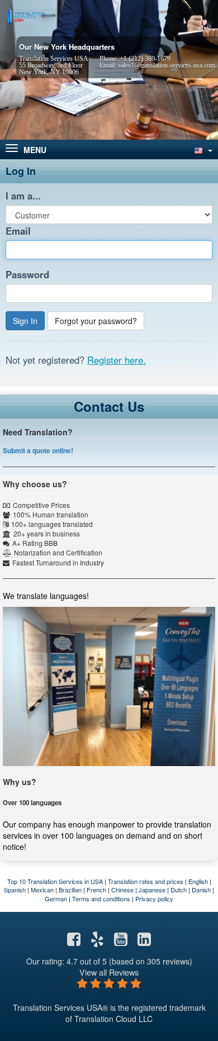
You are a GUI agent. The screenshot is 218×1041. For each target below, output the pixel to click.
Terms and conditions (101, 898)
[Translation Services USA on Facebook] (73, 941)
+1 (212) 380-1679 (145, 58)
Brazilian (70, 889)
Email (18, 230)
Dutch (178, 889)
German (56, 898)
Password (27, 274)
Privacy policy (154, 898)
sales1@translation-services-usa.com (166, 65)
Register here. (116, 360)
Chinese (122, 889)
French (96, 889)
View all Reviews (109, 972)
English (198, 881)
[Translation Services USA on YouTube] (120, 941)
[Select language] (202, 149)
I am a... (23, 195)
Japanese (152, 889)
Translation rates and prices (145, 881)
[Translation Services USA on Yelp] (97, 941)
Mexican (42, 889)
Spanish (15, 889)
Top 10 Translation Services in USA (55, 881)
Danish (201, 889)
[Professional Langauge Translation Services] (25, 15)
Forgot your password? (96, 320)
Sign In (25, 320)
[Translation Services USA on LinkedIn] (144, 941)
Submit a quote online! (38, 450)
